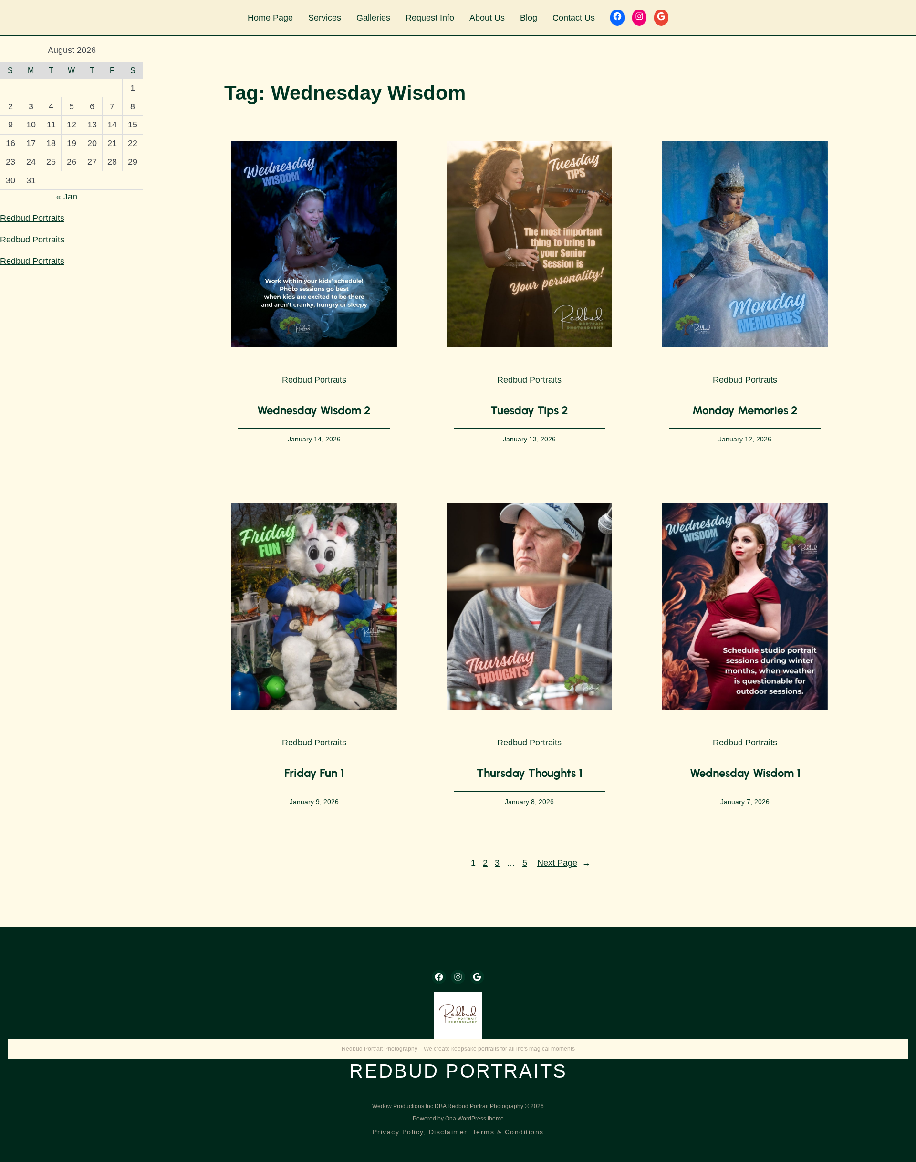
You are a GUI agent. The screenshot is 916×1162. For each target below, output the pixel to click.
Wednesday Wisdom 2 (314, 410)
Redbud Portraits (32, 218)
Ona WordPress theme (474, 1118)
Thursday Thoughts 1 (530, 773)
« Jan (66, 196)
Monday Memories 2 (745, 410)
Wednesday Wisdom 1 (745, 773)
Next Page (564, 863)
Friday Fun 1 (314, 773)
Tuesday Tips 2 (529, 410)
